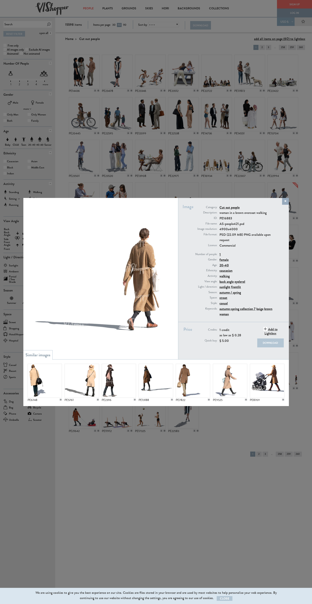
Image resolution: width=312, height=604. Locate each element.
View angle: (210, 281)
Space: (213, 298)
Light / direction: (207, 287)
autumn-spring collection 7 (237, 308)
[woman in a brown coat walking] (119, 381)
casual (223, 303)
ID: (215, 218)
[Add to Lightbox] (60, 399)
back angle (226, 281)
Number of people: (206, 254)
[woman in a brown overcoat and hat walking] (230, 381)
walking (224, 276)
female (224, 259)
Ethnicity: (211, 270)
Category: (211, 207)
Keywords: (211, 309)
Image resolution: (207, 229)
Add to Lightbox (271, 331)
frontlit (236, 286)
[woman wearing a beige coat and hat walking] (82, 381)
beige (259, 308)
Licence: (212, 245)
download (270, 343)
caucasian (225, 270)
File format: (210, 234)
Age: (214, 265)
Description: (210, 212)
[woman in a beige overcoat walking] (45, 381)
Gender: (212, 259)
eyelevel (240, 281)
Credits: (212, 330)
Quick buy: (211, 340)
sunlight (224, 286)
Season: (212, 292)
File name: (211, 224)
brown (268, 308)
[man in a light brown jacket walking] (193, 381)
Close (224, 598)
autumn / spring (230, 292)
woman (224, 314)
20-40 (224, 265)
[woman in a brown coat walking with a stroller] (267, 381)
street (223, 297)
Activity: (212, 276)
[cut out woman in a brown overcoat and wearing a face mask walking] (156, 381)
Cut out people (229, 207)
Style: (214, 303)
